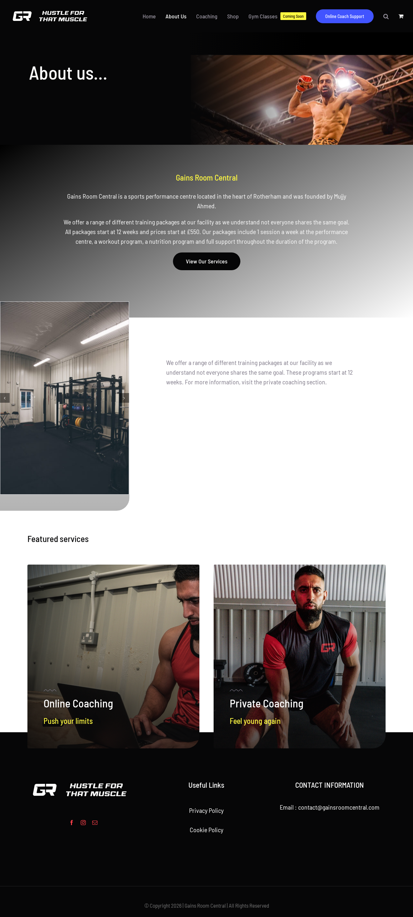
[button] (386, 16)
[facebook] (71, 756)
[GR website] (53, 12)
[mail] (94, 756)
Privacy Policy (206, 744)
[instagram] (83, 756)
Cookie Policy (206, 763)
